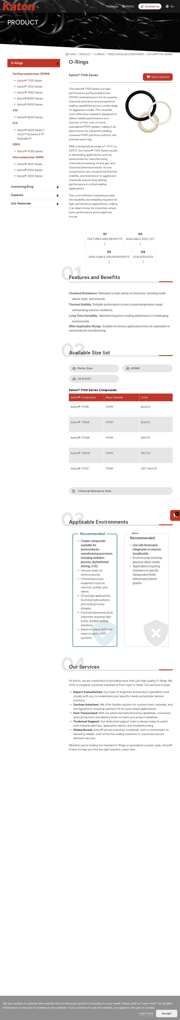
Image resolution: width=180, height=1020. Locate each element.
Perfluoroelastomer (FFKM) (31, 73)
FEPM (16, 144)
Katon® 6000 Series (30, 117)
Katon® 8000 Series (30, 98)
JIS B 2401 (84, 378)
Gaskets (17, 195)
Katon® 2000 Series (30, 170)
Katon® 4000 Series (30, 151)
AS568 (135, 368)
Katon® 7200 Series (29, 86)
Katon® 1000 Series (29, 164)
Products (112, 6)
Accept (166, 1013)
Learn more (146, 1013)
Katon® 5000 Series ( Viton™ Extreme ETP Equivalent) (30, 134)
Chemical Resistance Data (94, 491)
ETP (15, 123)
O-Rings (100, 54)
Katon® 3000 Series (30, 176)
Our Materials (21, 203)
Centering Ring (22, 187)
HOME (72, 54)
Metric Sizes (85, 368)
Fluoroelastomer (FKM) (28, 157)
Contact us (152, 6)
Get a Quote (160, 77)
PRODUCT (85, 54)
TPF (15, 110)
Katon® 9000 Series (30, 104)
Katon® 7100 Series (29, 80)
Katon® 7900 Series (30, 92)
